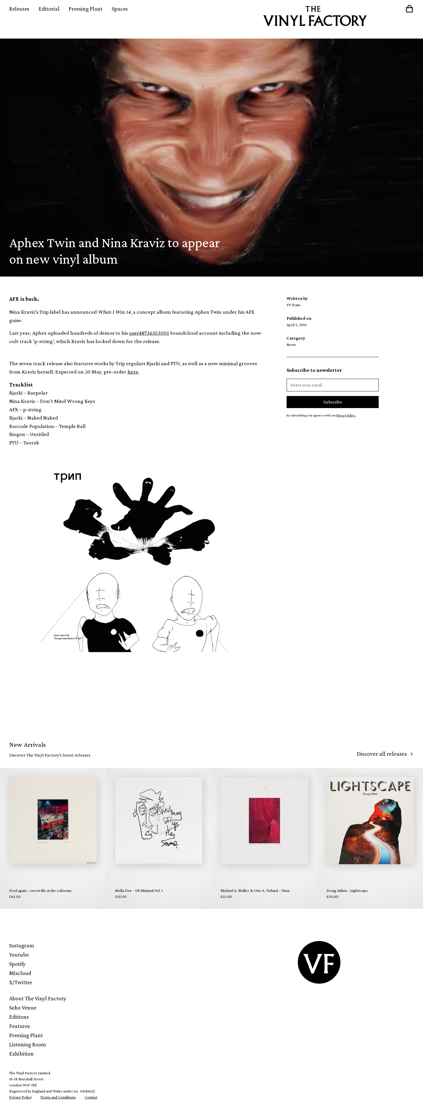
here (132, 372)
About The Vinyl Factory (37, 998)
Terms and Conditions (58, 1097)
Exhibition (21, 1053)
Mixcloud (20, 973)
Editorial (49, 8)
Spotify (17, 964)
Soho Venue (22, 1007)
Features (19, 1026)
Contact (91, 1097)
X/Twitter (20, 982)
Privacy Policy (20, 1097)
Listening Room (27, 1044)
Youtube (19, 954)
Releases (19, 8)
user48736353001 (149, 333)
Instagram (21, 945)
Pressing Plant (85, 8)
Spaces (120, 8)
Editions (19, 1017)
